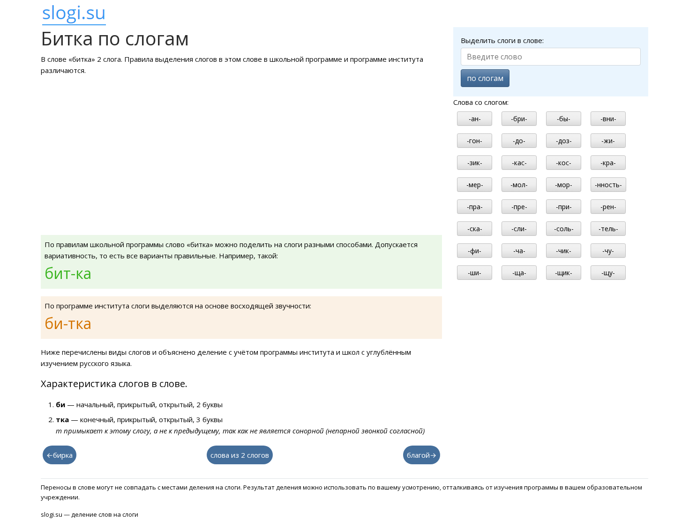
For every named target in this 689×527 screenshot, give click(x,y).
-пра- (475, 206)
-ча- (519, 250)
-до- (519, 140)
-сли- (519, 228)
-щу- (608, 272)
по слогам (485, 78)
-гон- (474, 140)
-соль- (564, 228)
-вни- (608, 118)
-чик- (563, 250)
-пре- (519, 206)
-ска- (474, 228)
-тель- (608, 228)
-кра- (608, 162)
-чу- (608, 250)
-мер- (474, 184)
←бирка (59, 455)
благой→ (421, 455)
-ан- (475, 118)
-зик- (474, 162)
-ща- (519, 272)
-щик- (563, 272)
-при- (564, 206)
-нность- (608, 184)
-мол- (519, 184)
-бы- (563, 118)
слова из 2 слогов (239, 455)
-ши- (474, 272)
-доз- (564, 140)
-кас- (519, 162)
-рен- (608, 206)
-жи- (608, 140)
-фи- (474, 250)
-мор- (563, 184)
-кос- (563, 162)
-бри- (519, 118)
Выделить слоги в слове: (502, 40)
